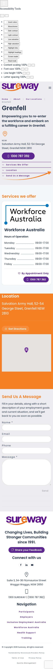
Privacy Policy (35, 658)
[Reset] (2, 15)
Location (11, 170)
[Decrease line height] (24, 73)
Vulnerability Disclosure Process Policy (26, 653)
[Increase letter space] (32, 77)
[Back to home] (20, 87)
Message (10, 457)
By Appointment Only (35, 273)
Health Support (26, 632)
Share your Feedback (28, 550)
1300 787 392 (20, 156)
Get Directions (17, 329)
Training (26, 637)
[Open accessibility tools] (4, 3)
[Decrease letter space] (28, 77)
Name (7, 422)
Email (6, 434)
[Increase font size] (26, 69)
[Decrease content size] (29, 65)
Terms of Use (18, 658)
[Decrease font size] (22, 69)
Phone (6, 445)
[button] (50, 88)
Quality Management (26, 663)
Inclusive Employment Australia (26, 622)
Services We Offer (17, 164)
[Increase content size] (33, 65)
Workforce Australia (26, 627)
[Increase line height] (28, 73)
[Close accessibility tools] (7, 15)
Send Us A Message (18, 175)
